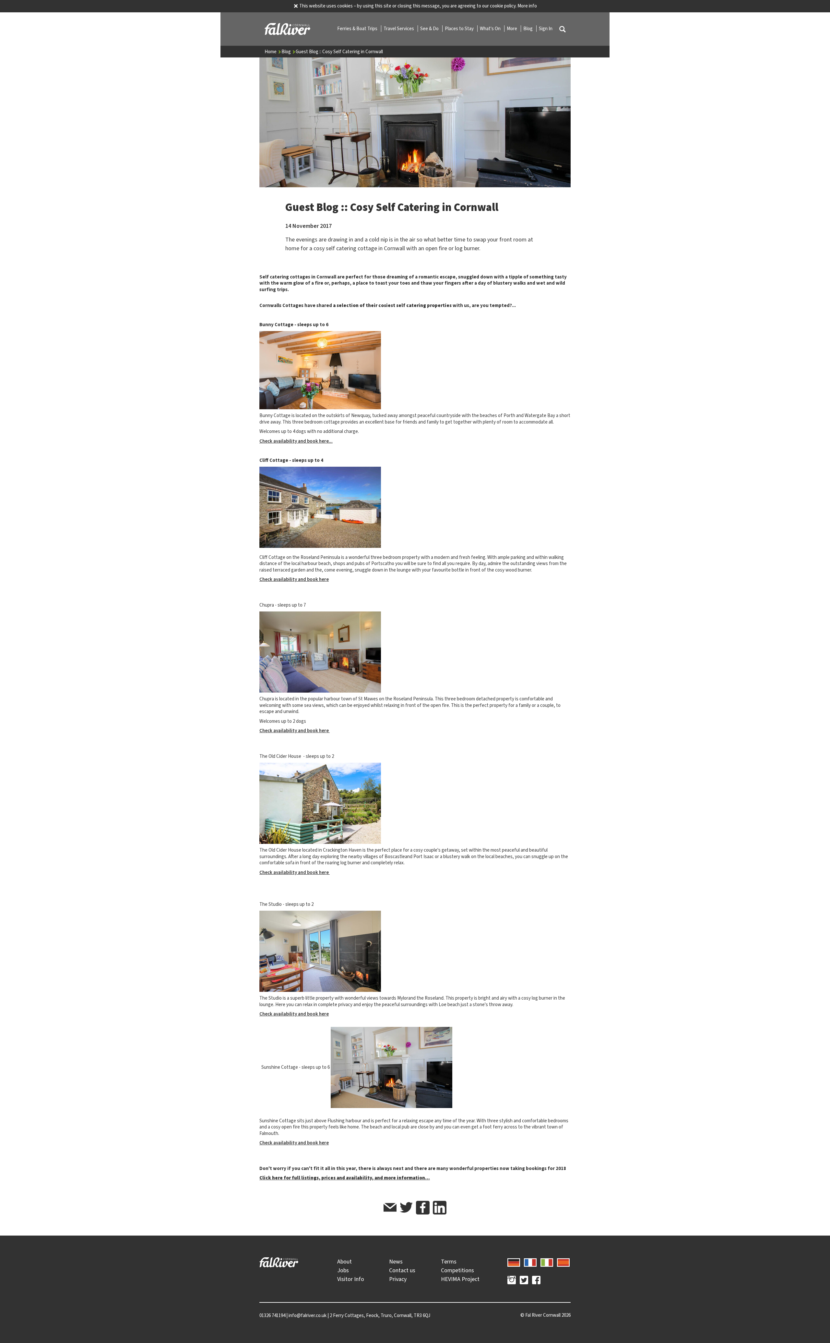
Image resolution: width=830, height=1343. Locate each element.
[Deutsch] (513, 1261)
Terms (448, 1261)
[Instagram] (511, 1281)
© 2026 (545, 1315)
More (512, 28)
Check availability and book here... (296, 441)
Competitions (457, 1270)
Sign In (545, 28)
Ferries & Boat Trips (357, 28)
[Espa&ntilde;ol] (563, 1261)
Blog (528, 28)
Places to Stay (460, 28)
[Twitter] (524, 1281)
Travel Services (399, 28)
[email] (390, 1208)
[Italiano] (546, 1261)
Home (271, 51)
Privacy (398, 1279)
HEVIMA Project (460, 1279)
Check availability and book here (294, 579)
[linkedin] (439, 1207)
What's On (491, 28)
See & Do (430, 28)
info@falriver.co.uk (307, 1315)
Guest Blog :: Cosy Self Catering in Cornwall (339, 51)
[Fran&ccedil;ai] (530, 1261)
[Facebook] (536, 1281)
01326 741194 (272, 1315)
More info (527, 6)
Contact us (402, 1270)
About (344, 1261)
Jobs (343, 1270)
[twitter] (406, 1208)
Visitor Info (350, 1279)
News (396, 1261)
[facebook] (423, 1207)
